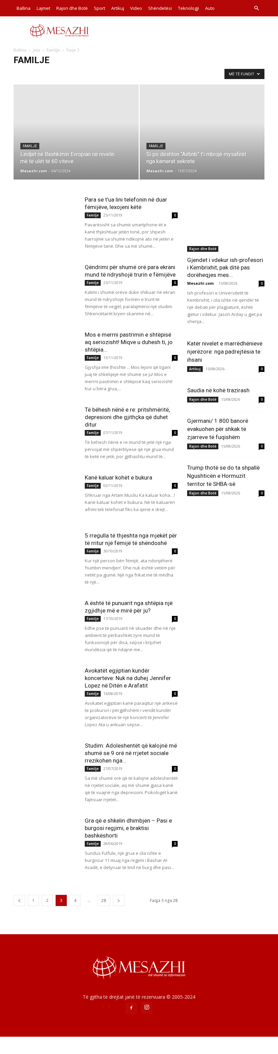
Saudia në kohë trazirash (218, 390)
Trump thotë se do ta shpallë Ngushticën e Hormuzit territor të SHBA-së (223, 475)
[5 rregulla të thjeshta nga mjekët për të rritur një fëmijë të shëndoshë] (46, 554)
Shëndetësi (160, 8)
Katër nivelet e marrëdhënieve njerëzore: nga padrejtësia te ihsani (224, 351)
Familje (53, 50)
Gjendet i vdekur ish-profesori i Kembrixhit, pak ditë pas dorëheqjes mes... (225, 267)
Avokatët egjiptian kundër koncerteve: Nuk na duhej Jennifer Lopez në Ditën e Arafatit (128, 678)
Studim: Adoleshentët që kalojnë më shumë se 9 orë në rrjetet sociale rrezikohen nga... (131, 753)
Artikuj (117, 8)
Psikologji (104, 73)
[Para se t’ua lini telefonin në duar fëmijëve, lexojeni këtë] (46, 218)
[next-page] (118, 900)
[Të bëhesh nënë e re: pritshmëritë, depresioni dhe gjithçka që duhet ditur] (46, 428)
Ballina (24, 8)
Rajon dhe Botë (72, 8)
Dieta (44, 73)
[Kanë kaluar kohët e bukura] (46, 496)
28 (103, 900)
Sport (99, 8)
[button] (256, 8)
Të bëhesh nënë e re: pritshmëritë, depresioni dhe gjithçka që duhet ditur (127, 417)
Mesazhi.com (33, 170)
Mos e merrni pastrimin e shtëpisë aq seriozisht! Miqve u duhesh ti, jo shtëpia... (129, 342)
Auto (210, 8)
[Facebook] (131, 1008)
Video (136, 8)
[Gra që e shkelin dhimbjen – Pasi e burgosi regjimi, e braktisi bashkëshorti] (46, 839)
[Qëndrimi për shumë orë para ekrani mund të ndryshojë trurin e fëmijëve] (46, 285)
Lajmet (43, 8)
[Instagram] (146, 1007)
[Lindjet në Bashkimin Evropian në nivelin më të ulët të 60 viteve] (76, 126)
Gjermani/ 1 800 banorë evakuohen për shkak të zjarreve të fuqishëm (217, 428)
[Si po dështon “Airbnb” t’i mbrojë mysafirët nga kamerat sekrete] (202, 138)
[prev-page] (19, 900)
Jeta (36, 50)
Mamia (82, 73)
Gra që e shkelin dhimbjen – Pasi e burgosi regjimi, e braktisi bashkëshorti (128, 828)
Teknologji (188, 8)
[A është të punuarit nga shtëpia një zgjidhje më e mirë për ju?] (46, 621)
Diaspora (24, 73)
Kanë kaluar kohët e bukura (118, 477)
